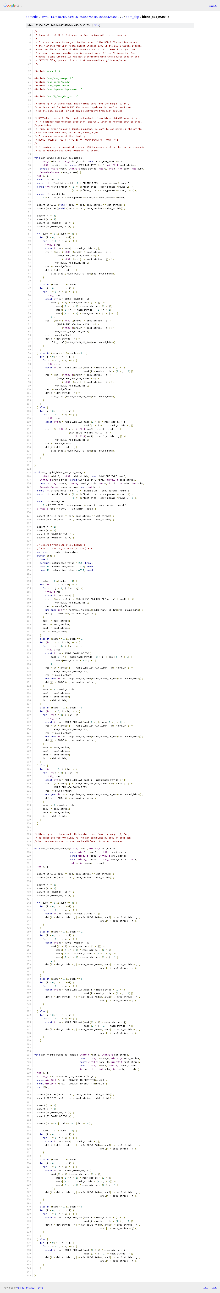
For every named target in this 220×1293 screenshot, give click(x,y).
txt (206, 1287)
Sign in (213, 5)
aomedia (32, 17)
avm (44, 17)
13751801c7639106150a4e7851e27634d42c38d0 (85, 17)
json (214, 1287)
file (96, 25)
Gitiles (20, 1287)
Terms (39, 1287)
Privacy (30, 1287)
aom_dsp (132, 17)
